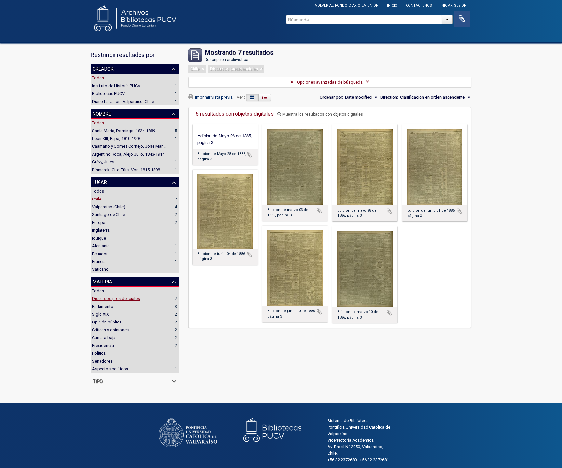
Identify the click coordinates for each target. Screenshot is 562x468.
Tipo (98, 381)
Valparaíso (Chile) (108, 206)
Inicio (392, 5)
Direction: (389, 97)
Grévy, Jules (103, 161)
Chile (96, 199)
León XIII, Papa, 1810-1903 (116, 138)
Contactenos (419, 5)
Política (99, 353)
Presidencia (103, 345)
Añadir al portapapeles (249, 154)
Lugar (100, 182)
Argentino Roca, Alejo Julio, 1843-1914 (128, 154)
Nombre (102, 113)
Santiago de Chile (108, 214)
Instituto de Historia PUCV (116, 85)
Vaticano (100, 269)
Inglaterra (101, 230)
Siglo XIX (100, 314)
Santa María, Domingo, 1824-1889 (123, 130)
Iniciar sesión (453, 5)
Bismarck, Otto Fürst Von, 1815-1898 (126, 169)
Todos (98, 78)
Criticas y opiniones (110, 329)
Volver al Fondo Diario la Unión (347, 5)
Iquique (99, 238)
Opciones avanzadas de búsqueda (330, 82)
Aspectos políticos (110, 368)
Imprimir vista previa (213, 97)
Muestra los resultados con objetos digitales (322, 114)
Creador (103, 68)
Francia (99, 261)
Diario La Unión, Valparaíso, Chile (123, 101)
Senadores (102, 361)
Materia (102, 281)
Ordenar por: (331, 97)
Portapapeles (462, 19)
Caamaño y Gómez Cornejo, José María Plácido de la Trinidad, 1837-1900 (160, 146)
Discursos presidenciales (116, 298)
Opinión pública (107, 322)
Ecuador (100, 253)
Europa (98, 222)
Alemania (101, 245)
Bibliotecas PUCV (108, 93)
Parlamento (102, 306)
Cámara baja (103, 337)
